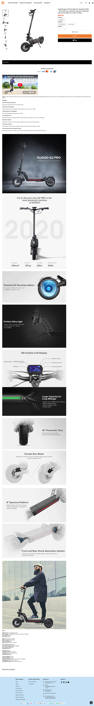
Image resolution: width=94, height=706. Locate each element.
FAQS (17, 683)
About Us (18, 686)
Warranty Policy (19, 690)
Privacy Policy (19, 688)
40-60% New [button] (71, 24)
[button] (86, 3)
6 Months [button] (61, 19)
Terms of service (19, 692)
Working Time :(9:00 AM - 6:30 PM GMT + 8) (51, 682)
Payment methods (20, 697)
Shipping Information (20, 699)
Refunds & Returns (20, 695)
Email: (46, 685)
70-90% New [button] (62, 24)
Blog (17, 681)
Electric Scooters (32, 681)
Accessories (31, 683)
